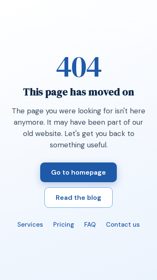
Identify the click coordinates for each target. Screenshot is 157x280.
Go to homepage (78, 172)
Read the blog (78, 197)
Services (30, 224)
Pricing (63, 224)
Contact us (123, 224)
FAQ (90, 224)
